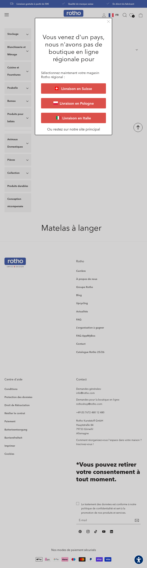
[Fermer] (108, 21)
